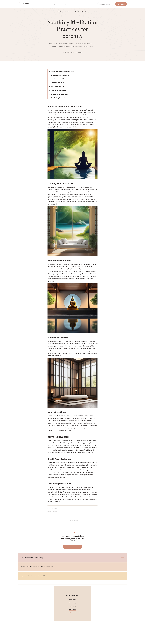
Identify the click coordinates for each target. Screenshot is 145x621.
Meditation (69, 12)
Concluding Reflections (59, 98)
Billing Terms (72, 599)
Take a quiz (72, 547)
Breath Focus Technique (59, 94)
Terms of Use (72, 606)
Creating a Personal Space (60, 75)
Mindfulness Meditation (59, 79)
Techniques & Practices (81, 12)
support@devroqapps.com (72, 612)
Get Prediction (121, 4)
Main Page (60, 12)
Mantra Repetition (57, 86)
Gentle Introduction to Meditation (63, 71)
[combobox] (33, 4)
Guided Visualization (58, 83)
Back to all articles (72, 520)
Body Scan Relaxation (58, 90)
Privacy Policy (72, 603)
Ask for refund (72, 609)
